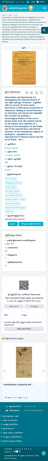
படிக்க (12, 223)
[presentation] (4, 371)
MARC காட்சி (13, 306)
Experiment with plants (16, 207)
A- (17, 2)
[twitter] (20, 451)
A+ (23, 2)
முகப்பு (4, 15)
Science (8, 169)
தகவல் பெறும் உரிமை (12, 441)
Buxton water (11, 199)
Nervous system (12, 203)
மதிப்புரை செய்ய (24, 328)
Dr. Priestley (11, 178)
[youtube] (17, 451)
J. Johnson (9, 155)
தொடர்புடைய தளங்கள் (13, 432)
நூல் (10, 15)
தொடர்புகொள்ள (10, 420)
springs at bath (12, 191)
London (17, 155)
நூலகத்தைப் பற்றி (11, 416)
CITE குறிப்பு (34, 306)
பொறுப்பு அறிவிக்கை (12, 436)
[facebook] (14, 451)
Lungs (22, 199)
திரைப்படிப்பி (9, 2)
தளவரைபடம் (8, 428)
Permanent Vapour (14, 195)
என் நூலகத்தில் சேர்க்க (31, 223)
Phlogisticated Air (13, 183)
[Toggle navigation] (44, 8)
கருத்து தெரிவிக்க (10, 424)
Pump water (11, 187)
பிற (15, 15)
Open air (9, 211)
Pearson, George (11, 148)
